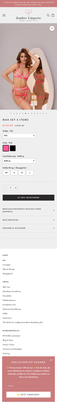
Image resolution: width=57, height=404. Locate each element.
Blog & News (8, 340)
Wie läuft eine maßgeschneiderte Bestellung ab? (23, 322)
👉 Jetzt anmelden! (28, 394)
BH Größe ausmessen (11, 335)
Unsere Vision (8, 344)
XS (6, 172)
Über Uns (6, 287)
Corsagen (7, 264)
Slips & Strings (9, 269)
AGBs (5, 313)
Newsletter (7, 295)
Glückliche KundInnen (12, 291)
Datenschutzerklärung (12, 309)
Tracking (6, 353)
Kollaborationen (9, 300)
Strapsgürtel (7, 273)
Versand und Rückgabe (12, 349)
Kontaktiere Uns (9, 304)
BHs (4, 260)
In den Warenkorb (28, 197)
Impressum (7, 318)
